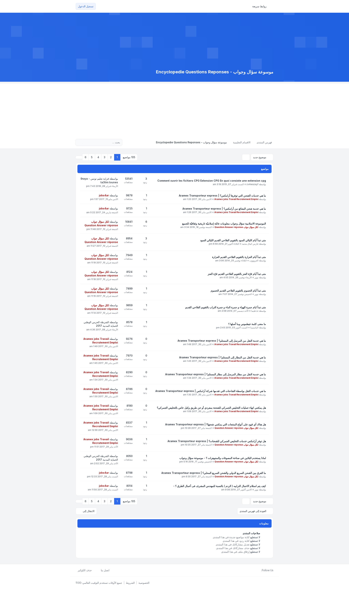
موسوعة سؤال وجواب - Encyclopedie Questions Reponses (214, 71)
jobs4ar (104, 195)
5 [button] (92, 157)
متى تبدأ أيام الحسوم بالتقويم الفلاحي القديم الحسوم (238, 290)
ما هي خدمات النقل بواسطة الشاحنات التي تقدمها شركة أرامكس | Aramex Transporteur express (210, 390)
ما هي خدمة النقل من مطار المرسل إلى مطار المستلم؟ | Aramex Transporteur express (215, 374)
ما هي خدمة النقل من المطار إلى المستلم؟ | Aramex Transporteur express (222, 357)
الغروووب (253, 260)
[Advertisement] (174, 109)
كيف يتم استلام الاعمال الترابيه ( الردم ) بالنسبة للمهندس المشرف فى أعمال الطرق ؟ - (219, 485)
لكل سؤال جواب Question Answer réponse (236, 227)
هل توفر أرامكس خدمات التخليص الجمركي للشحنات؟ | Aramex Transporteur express (217, 441)
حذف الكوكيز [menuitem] (85, 570)
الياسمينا (254, 327)
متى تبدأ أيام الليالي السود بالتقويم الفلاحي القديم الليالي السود (233, 240)
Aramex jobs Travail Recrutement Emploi (236, 199)
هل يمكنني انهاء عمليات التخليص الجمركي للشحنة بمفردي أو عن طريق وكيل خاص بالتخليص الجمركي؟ (211, 407)
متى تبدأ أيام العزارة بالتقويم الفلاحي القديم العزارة (239, 256)
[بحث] (86, 142)
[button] (78, 157)
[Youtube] (253, 570)
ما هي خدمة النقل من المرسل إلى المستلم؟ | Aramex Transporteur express (222, 340)
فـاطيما (254, 310)
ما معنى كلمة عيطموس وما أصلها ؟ (247, 323)
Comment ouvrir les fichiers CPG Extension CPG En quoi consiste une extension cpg (211, 180)
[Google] (250, 570)
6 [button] (85, 157)
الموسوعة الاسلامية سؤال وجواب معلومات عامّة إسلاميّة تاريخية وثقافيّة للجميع (224, 223)
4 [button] (98, 157)
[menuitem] (261, 6)
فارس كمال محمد (250, 243)
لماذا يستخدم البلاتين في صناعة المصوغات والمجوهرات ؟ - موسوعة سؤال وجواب (222, 458)
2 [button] (111, 157)
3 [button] (104, 157)
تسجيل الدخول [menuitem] (85, 6)
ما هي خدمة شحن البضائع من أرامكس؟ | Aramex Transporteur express (224, 208)
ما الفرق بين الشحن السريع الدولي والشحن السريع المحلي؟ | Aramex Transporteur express (213, 472)
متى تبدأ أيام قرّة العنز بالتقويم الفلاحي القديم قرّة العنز (237, 273)
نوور (256, 277)
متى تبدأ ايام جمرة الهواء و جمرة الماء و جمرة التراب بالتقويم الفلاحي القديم (225, 307)
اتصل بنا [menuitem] (105, 570)
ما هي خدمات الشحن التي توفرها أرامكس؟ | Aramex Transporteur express (222, 195)
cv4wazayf (252, 184)
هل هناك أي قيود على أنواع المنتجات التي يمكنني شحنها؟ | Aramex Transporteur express (215, 424)
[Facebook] (259, 570)
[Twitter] (256, 570)
